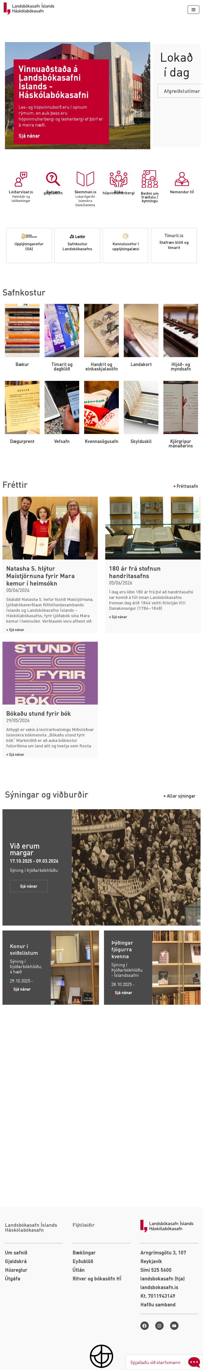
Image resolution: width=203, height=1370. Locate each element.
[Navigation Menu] (193, 9)
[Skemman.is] (85, 179)
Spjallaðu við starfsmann (155, 1362)
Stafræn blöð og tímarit (174, 245)
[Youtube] (174, 1325)
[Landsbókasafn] (30, 8)
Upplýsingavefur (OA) (29, 246)
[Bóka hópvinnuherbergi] (118, 179)
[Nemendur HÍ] (182, 179)
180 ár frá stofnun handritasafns (135, 572)
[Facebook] (144, 1325)
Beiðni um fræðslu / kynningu (150, 197)
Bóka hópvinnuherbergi (119, 192)
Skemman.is (85, 191)
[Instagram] (159, 1325)
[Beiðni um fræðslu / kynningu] (149, 179)
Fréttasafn (185, 486)
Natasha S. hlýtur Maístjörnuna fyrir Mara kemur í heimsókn (40, 575)
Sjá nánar (15, 629)
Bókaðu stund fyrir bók (38, 713)
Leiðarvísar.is (21, 191)
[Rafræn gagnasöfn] (53, 179)
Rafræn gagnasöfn (53, 192)
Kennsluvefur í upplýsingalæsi (125, 246)
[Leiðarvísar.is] (21, 179)
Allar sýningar (179, 796)
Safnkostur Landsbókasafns (77, 246)
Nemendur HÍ (182, 191)
